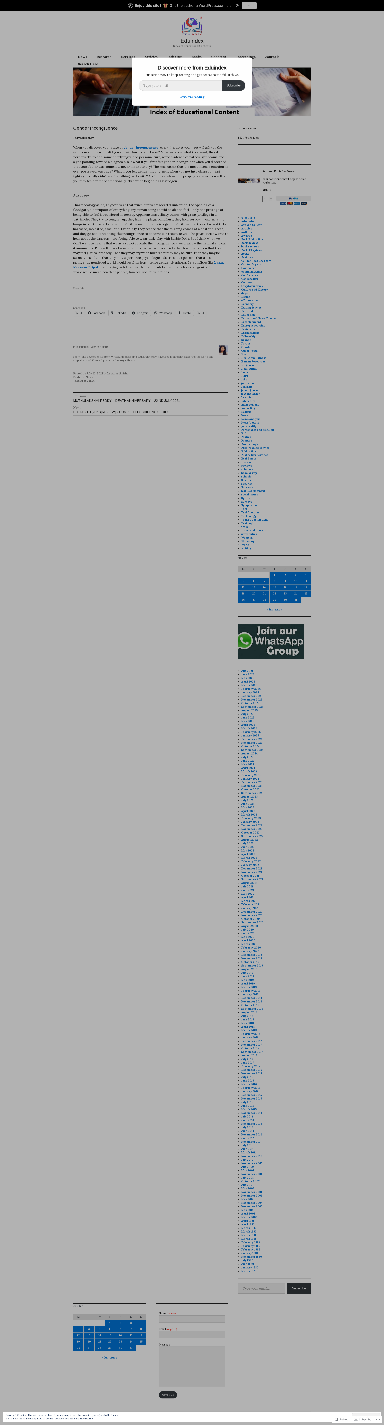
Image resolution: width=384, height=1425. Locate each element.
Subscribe (234, 85)
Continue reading (192, 97)
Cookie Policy (84, 1418)
